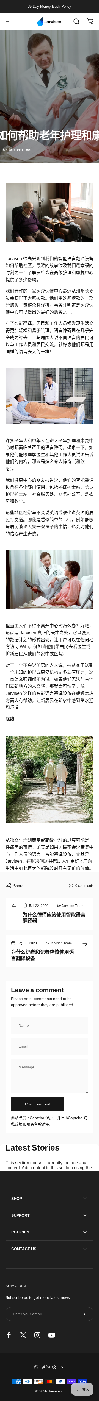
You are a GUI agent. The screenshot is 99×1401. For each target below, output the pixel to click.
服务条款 (34, 1124)
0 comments (84, 886)
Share (18, 886)
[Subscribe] (83, 1313)
